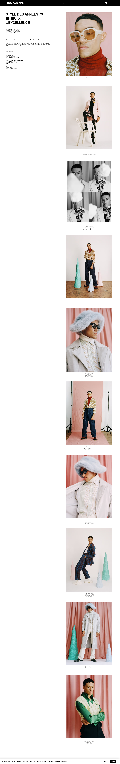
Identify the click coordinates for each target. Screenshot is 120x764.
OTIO (7, 63)
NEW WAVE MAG (15, 3)
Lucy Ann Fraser (16, 31)
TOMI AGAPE (9, 67)
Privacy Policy (64, 761)
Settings (105, 761)
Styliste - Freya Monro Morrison (13, 30)
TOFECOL (8, 65)
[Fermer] (118, 761)
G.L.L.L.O (8, 66)
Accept (113, 761)
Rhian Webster (17, 32)
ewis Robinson (16, 29)
